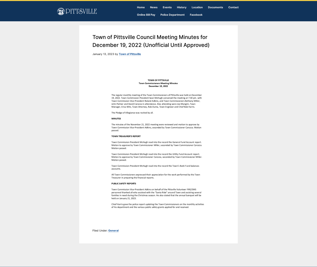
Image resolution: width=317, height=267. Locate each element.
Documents (215, 7)
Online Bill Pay (146, 14)
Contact (233, 7)
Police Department (172, 14)
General (113, 230)
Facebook (196, 14)
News (154, 7)
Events (167, 7)
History (181, 7)
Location (197, 7)
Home (141, 7)
